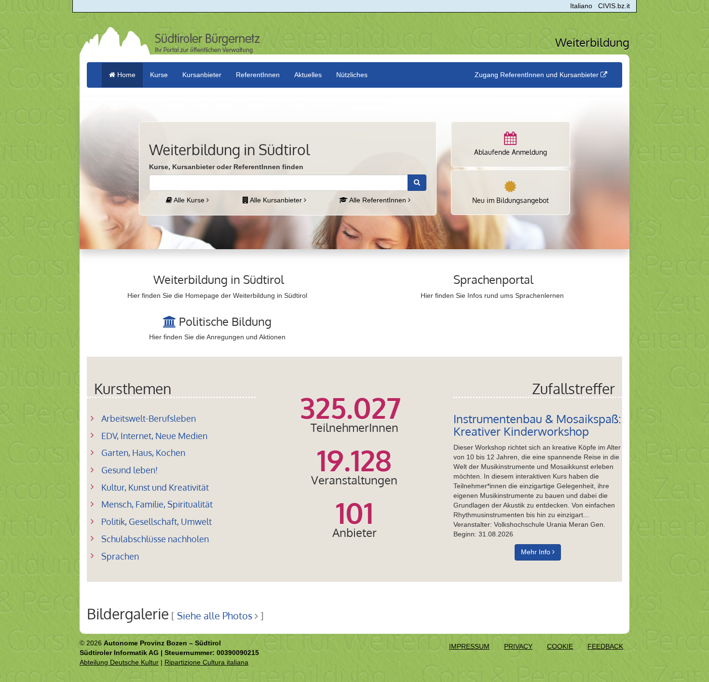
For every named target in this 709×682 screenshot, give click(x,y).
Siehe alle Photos (214, 616)
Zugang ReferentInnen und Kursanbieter (537, 75)
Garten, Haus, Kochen (143, 452)
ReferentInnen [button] (258, 75)
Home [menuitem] (125, 75)
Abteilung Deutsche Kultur (119, 662)
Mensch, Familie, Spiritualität (157, 504)
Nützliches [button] (352, 75)
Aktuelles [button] (308, 75)
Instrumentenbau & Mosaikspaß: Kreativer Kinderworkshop (537, 425)
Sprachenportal (493, 279)
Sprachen (120, 556)
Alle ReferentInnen (378, 200)
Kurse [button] (159, 75)
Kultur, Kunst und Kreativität (155, 487)
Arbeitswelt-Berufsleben (148, 418)
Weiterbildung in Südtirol (218, 279)
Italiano (581, 6)
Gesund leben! (129, 470)
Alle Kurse (189, 200)
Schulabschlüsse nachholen (155, 539)
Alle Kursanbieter (276, 200)
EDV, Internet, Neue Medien (154, 435)
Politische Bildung (225, 321)
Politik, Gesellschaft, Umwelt (156, 521)
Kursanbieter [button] (201, 75)
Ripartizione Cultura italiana (206, 662)
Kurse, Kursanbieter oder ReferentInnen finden (226, 167)
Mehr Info (536, 552)
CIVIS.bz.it (614, 6)
